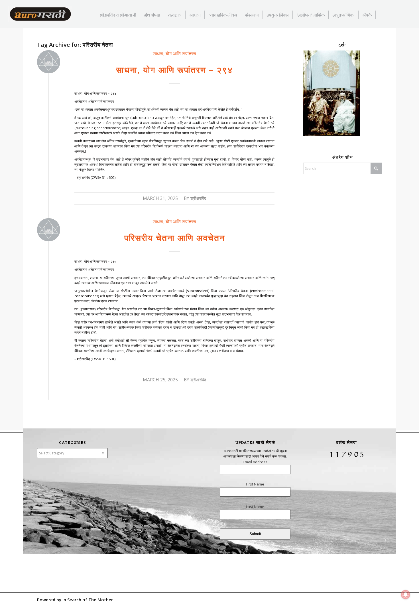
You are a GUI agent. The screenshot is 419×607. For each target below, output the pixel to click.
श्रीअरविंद (198, 198)
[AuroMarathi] (40, 14)
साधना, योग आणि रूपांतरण (174, 53)
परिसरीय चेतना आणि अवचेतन (174, 238)
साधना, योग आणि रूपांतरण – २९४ (174, 70)
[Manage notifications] (405, 594)
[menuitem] (118, 15)
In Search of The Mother (87, 599)
